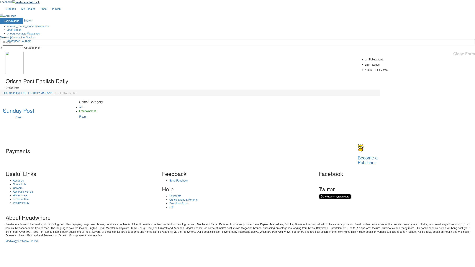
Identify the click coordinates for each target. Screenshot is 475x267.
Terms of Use (21, 199)
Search (28, 20)
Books (14, 30)
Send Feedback (178, 180)
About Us (18, 180)
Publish (56, 9)
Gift (171, 207)
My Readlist (28, 9)
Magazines (23, 33)
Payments (175, 196)
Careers (17, 188)
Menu (3, 37)
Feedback (6, 2)
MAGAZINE (47, 93)
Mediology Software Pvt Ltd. (22, 241)
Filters (82, 116)
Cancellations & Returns (183, 199)
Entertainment (87, 111)
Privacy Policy (21, 203)
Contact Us (19, 184)
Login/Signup (11, 21)
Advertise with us (23, 191)
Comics (21, 37)
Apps (44, 9)
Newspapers (28, 26)
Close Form (464, 54)
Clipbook (11, 9)
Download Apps (178, 203)
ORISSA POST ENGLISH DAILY (21, 93)
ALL (81, 107)
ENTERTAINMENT (66, 93)
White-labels (20, 195)
